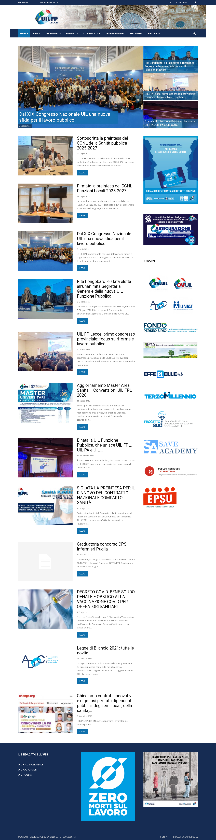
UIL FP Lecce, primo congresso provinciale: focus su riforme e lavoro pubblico (106, 339)
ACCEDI (173, 2)
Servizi (70, 33)
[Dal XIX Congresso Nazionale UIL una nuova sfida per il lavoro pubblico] (80, 87)
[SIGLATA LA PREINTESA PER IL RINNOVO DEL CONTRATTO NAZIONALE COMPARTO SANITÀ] (45, 505)
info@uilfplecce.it (52, 2)
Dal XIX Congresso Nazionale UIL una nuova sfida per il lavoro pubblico (104, 238)
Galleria (136, 33)
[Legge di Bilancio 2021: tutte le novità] (40, 662)
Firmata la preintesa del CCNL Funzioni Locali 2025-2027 (104, 188)
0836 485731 (27, 2)
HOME (24, 33)
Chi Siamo (51, 33)
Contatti (153, 33)
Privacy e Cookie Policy (185, 836)
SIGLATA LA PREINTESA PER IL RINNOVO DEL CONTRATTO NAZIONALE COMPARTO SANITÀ (106, 495)
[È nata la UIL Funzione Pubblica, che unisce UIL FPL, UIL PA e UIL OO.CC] (170, 114)
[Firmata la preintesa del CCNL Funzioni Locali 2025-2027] (45, 203)
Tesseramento (115, 33)
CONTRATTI (90, 33)
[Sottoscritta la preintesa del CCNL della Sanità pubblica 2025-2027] (45, 155)
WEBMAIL (183, 2)
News (36, 33)
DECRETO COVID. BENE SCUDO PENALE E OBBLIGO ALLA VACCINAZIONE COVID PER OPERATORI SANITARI (106, 599)
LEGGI (82, 172)
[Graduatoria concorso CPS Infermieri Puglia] (45, 561)
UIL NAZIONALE (27, 769)
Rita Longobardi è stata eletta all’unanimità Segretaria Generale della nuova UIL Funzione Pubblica (104, 289)
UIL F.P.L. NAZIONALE (30, 764)
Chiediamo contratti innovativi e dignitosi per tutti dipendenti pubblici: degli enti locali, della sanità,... (104, 703)
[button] (194, 33)
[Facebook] (195, 2)
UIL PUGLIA (25, 774)
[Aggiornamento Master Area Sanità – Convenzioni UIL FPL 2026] (45, 403)
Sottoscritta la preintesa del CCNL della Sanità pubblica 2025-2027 (102, 143)
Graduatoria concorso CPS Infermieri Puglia (101, 547)
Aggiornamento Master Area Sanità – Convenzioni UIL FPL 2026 (104, 390)
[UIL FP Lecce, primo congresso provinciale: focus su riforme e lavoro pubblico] (170, 86)
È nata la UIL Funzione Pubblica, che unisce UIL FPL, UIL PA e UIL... (104, 445)
